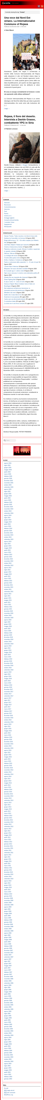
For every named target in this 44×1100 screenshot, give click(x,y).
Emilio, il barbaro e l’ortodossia (13, 260)
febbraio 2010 (8, 894)
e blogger (24, 165)
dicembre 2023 (8, 533)
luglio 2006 (7, 987)
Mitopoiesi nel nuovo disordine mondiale (16, 268)
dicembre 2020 (8, 611)
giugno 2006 (7, 989)
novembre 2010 (8, 874)
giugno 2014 (7, 781)
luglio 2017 (7, 700)
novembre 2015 (8, 744)
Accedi (6, 1088)
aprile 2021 (7, 602)
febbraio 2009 (8, 920)
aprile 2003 (7, 1072)
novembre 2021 (8, 587)
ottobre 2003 (7, 1059)
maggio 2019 (8, 652)
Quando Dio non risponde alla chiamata (15, 277)
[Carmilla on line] (22, 3)
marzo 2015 (7, 761)
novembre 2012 (8, 822)
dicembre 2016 (8, 715)
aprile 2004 (7, 1046)
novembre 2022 (8, 561)
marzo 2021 (7, 604)
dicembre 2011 (8, 846)
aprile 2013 (7, 811)
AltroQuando (7, 226)
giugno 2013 (7, 807)
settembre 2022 (8, 565)
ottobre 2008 (7, 928)
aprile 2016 (7, 733)
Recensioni (7, 205)
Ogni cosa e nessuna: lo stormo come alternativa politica (21, 273)
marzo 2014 (7, 787)
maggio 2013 (8, 809)
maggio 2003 (8, 1070)
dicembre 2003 (8, 1055)
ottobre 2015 (7, 746)
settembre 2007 (8, 957)
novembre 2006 (8, 979)
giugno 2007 (7, 963)
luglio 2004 (7, 1039)
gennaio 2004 (8, 1052)
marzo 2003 (7, 1074)
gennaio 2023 (8, 557)
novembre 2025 (8, 483)
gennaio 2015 (8, 765)
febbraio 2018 (8, 685)
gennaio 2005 (8, 1026)
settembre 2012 (8, 826)
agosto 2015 (7, 750)
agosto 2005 (7, 1011)
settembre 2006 (8, 983)
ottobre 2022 (7, 563)
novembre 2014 (8, 770)
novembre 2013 (8, 796)
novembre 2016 (8, 717)
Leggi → (7, 108)
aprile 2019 (7, 654)
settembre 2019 (8, 644)
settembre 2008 (8, 931)
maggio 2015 (8, 757)
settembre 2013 (8, 800)
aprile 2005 (7, 1020)
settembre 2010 (8, 878)
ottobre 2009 (7, 902)
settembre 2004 (8, 1035)
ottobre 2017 (7, 694)
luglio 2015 (7, 752)
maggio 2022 (8, 574)
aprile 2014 (7, 785)
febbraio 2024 (8, 528)
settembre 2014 (8, 774)
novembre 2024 (8, 509)
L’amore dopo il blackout (11, 266)
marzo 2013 (7, 813)
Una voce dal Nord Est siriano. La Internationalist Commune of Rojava (19, 20)
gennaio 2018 (8, 687)
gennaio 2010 (8, 896)
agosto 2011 (7, 855)
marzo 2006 (7, 996)
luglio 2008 (7, 935)
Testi (5, 211)
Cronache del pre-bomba (11, 220)
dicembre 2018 (8, 663)
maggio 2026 (8, 469)
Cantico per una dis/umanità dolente (14, 299)
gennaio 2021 (8, 609)
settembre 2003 (8, 1061)
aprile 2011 (7, 863)
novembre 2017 (8, 691)
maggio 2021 (8, 600)
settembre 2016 (8, 722)
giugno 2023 (7, 546)
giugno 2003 (7, 1068)
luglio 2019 (7, 648)
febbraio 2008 (8, 946)
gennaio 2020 (8, 635)
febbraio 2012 (8, 841)
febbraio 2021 (8, 607)
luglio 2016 (7, 726)
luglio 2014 (7, 778)
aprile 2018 (7, 681)
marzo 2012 (7, 839)
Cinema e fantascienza (13, 247)
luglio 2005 (7, 1013)
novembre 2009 (8, 900)
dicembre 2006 (8, 976)
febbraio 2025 (8, 502)
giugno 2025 (7, 493)
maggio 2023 (8, 548)
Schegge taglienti (9, 218)
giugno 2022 (7, 572)
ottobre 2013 (7, 798)
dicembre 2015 (8, 741)
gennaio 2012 (8, 844)
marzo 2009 (7, 918)
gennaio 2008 (8, 948)
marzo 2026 (7, 474)
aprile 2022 (7, 576)
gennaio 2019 (8, 661)
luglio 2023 (7, 543)
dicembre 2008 (8, 924)
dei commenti (9, 1092)
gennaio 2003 (8, 1079)
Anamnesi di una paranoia (11, 297)
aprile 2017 (7, 707)
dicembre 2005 (8, 1002)
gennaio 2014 (8, 791)
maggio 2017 (8, 704)
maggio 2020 (8, 626)
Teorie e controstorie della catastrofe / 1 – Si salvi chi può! (21, 262)
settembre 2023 (8, 539)
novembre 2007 (8, 952)
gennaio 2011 (8, 870)
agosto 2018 (7, 672)
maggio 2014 (8, 783)
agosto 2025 (7, 489)
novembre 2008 (8, 926)
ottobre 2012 (7, 824)
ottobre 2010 (7, 876)
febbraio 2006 (8, 998)
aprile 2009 (7, 915)
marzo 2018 (7, 683)
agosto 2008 (7, 933)
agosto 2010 (7, 881)
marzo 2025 (7, 500)
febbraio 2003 (8, 1076)
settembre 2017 (8, 696)
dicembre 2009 (8, 898)
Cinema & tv (7, 215)
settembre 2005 (8, 1009)
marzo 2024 (7, 526)
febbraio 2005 (8, 1024)
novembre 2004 (8, 1031)
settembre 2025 (8, 487)
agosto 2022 (7, 567)
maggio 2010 (8, 887)
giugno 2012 (7, 833)
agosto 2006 (7, 985)
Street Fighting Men (10, 279)
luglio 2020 (7, 622)
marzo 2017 (7, 709)
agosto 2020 (7, 620)
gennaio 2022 (8, 583)
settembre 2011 (8, 852)
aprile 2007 (7, 968)
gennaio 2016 (8, 739)
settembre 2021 (8, 591)
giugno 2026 (7, 467)
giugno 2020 (7, 624)
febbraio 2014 (8, 789)
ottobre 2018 (7, 667)
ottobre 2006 (7, 981)
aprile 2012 (7, 837)
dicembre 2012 (8, 820)
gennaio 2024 (8, 530)
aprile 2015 (7, 759)
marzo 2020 (7, 630)
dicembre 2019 (8, 637)
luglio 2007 (7, 961)
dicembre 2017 (8, 689)
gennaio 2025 (8, 504)
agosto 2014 (7, 776)
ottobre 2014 (7, 772)
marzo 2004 (7, 1048)
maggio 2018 (8, 678)
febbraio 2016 (8, 737)
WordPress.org (8, 1095)
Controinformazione (10, 207)
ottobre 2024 (7, 511)
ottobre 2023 (7, 537)
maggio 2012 (8, 835)
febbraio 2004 (8, 1050)
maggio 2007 (8, 965)
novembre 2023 (8, 535)
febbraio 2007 (8, 972)
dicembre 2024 (8, 506)
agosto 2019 (7, 646)
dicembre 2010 (8, 872)
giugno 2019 (7, 650)
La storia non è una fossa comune (14, 303)
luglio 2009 (7, 909)
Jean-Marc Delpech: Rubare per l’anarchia (16, 245)
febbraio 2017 (8, 711)
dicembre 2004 (8, 1029)
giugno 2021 (7, 598)
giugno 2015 (7, 754)
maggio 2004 (8, 1044)
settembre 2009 (8, 905)
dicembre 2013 (8, 794)
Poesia (6, 213)
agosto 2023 (7, 541)
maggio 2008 (8, 939)
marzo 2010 (7, 892)
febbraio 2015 (8, 763)
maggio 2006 (8, 992)
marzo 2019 (7, 657)
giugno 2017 (7, 702)
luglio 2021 (7, 596)
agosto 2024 (7, 515)
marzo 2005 (7, 1022)
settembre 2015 (8, 748)
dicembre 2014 (8, 768)
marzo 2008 (7, 944)
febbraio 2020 (8, 633)
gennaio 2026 (8, 478)
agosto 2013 (7, 802)
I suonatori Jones (9, 222)
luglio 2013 (7, 804)
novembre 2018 (8, 665)
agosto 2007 (7, 959)
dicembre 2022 (8, 559)
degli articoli (9, 1090)
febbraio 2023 (8, 554)
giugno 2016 (7, 728)
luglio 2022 (7, 570)
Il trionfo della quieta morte (12, 258)
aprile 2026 (7, 472)
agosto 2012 (7, 828)
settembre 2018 (8, 670)
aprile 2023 (7, 550)
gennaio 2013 (8, 818)
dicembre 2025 (8, 480)
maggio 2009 (8, 913)
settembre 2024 (8, 513)
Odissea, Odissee (9, 253)
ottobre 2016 (7, 720)
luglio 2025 (7, 491)
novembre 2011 (8, 848)
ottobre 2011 (7, 850)
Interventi (7, 202)
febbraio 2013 (8, 815)
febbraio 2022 (8, 580)
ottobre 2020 (7, 615)
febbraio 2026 (8, 476)
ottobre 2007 (7, 955)
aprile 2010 (7, 889)
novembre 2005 (8, 1005)
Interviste (23, 26)
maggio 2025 (8, 496)
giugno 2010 (7, 885)
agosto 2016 (7, 724)
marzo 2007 (7, 970)
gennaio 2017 (8, 713)
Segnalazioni (8, 224)
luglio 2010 (7, 883)
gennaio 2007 (8, 974)
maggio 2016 (8, 731)
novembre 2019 (8, 639)
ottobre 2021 (7, 589)
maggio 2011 (8, 861)
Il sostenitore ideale (10, 301)
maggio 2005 (8, 1018)
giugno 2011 (7, 859)
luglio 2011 (7, 857)
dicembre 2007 (8, 950)
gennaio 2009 (8, 922)
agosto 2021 (7, 593)
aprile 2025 (7, 498)
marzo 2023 (7, 552)
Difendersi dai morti (10, 292)
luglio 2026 (7, 465)
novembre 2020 (8, 613)
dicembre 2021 (8, 585)
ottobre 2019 (7, 641)
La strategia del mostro (11, 255)
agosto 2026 (7, 463)
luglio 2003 (7, 1066)
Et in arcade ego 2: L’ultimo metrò (14, 271)
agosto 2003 (7, 1063)
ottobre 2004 (7, 1033)
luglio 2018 (7, 674)
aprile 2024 (7, 524)
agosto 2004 (7, 1037)
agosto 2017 (7, 698)
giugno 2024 (7, 520)
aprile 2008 (7, 942)
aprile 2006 (7, 994)
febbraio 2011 (8, 868)
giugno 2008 (7, 937)
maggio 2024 (8, 522)
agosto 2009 (7, 907)
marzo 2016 (7, 735)
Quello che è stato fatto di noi (13, 295)
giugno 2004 (7, 1042)
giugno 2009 (7, 911)
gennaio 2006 (8, 1000)
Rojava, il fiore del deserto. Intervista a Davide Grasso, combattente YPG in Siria (20, 119)
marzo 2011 (7, 865)
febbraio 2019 (8, 659)
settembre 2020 (8, 617)
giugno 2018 (7, 676)
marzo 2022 (7, 578)
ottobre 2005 (7, 1007)
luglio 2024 (7, 517)
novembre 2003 (8, 1057)
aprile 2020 (7, 628)
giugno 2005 (7, 1016)
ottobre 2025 (7, 485)
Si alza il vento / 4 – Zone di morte (14, 281)
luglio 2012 (7, 831)
